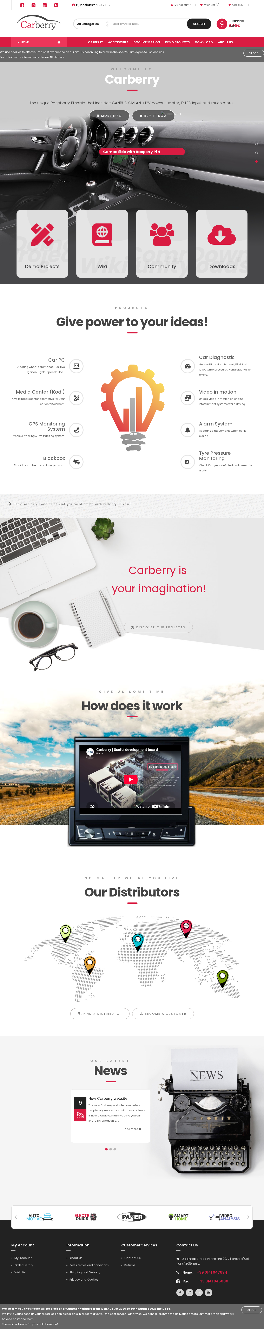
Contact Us (132, 1258)
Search (199, 24)
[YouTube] (56, 5)
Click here (57, 57)
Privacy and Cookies (84, 1280)
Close (254, 53)
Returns (129, 1265)
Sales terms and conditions (89, 1265)
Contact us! (93, 5)
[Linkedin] (44, 5)
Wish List (20, 1272)
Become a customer (165, 1014)
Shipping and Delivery (85, 1272)
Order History (23, 1265)
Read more (131, 1129)
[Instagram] (33, 5)
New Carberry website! (108, 1098)
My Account (23, 1258)
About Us (76, 1258)
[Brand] (40, 1217)
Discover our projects (160, 627)
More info (111, 116)
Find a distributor (102, 1014)
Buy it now (155, 116)
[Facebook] (22, 5)
